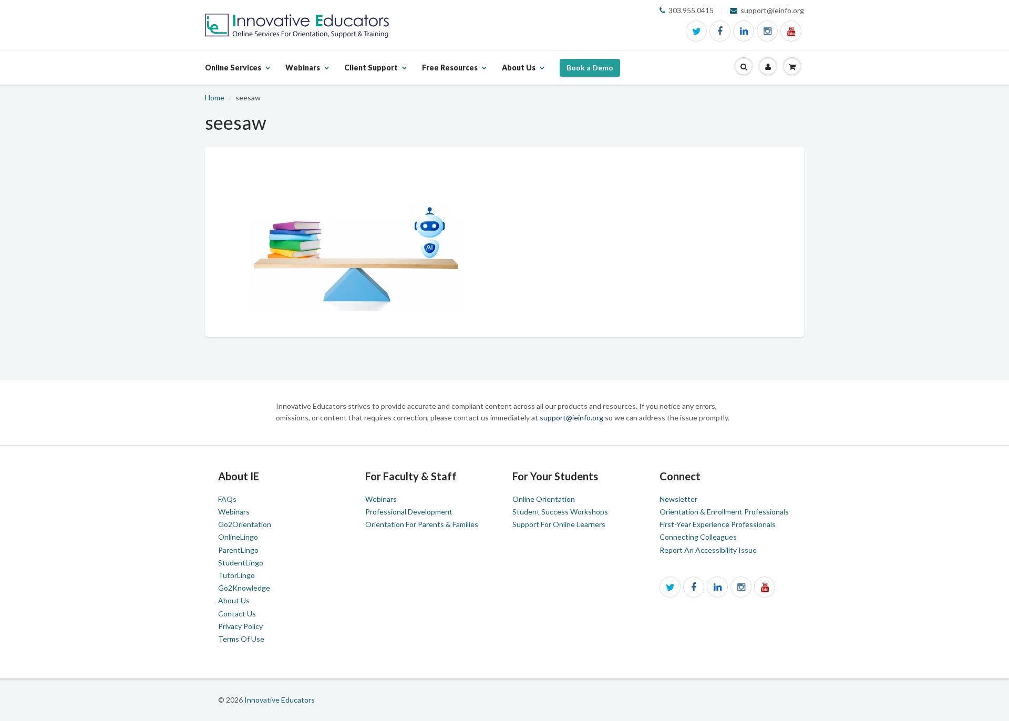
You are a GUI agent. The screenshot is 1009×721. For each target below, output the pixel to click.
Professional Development (408, 511)
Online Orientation (543, 499)
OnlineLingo (238, 536)
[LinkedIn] (743, 31)
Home (214, 97)
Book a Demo (590, 67)
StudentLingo (240, 562)
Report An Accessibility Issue (708, 549)
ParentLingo (238, 549)
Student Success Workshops (560, 511)
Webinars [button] (302, 74)
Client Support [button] (371, 74)
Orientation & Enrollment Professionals (724, 511)
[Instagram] (767, 31)
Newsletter (678, 499)
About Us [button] (519, 74)
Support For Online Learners (558, 524)
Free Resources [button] (450, 74)
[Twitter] (696, 31)
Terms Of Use (241, 638)
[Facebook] (719, 31)
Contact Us (237, 613)
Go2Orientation (244, 524)
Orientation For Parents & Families (421, 524)
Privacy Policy (240, 626)
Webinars (234, 511)
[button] (744, 67)
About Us (234, 600)
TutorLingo (236, 575)
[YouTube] (790, 31)
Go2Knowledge (244, 587)
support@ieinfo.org (572, 417)
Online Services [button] (233, 74)
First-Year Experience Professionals (718, 524)
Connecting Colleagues (698, 536)
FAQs (227, 499)
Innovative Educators (279, 699)
